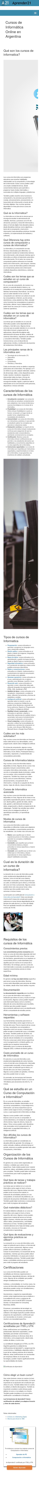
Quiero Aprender (19, 1467)
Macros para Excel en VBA (16, 1419)
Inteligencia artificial (14, 699)
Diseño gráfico (13, 651)
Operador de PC (21, 1454)
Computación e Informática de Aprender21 (19, 896)
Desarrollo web (13, 683)
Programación (12, 645)
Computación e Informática (21, 1457)
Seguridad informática (15, 663)
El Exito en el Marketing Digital (17, 1417)
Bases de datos (13, 657)
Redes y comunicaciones (16, 669)
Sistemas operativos (14, 677)
